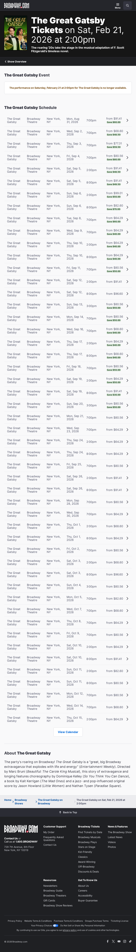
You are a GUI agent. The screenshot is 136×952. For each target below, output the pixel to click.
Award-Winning (86, 861)
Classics (82, 856)
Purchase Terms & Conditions (68, 921)
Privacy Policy (15, 921)
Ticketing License (119, 921)
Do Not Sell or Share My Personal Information (82, 925)
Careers (82, 890)
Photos (112, 846)
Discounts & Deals (88, 871)
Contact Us (11, 838)
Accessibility (85, 895)
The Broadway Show (120, 832)
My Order (48, 832)
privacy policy (70, 930)
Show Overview (16, 61)
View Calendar (68, 732)
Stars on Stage (86, 846)
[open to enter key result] (127, 5)
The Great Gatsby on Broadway (50, 801)
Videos (112, 842)
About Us (83, 885)
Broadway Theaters (54, 895)
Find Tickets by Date (90, 832)
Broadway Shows (21, 801)
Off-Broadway (86, 866)
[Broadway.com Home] (16, 5)
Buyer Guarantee (88, 900)
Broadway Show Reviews (57, 905)
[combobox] (126, 5)
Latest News (115, 837)
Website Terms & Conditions (38, 921)
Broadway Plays (87, 842)
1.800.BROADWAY (27, 841)
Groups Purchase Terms (97, 921)
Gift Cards (49, 900)
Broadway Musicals (89, 837)
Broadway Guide (53, 890)
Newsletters (50, 885)
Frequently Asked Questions (53, 838)
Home (7, 799)
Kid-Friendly (85, 851)
